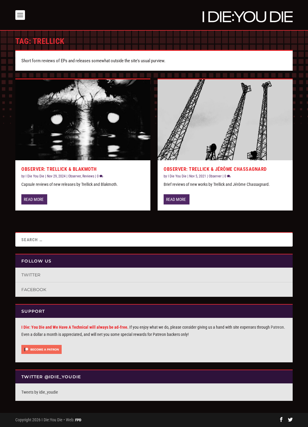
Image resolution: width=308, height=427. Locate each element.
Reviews (88, 176)
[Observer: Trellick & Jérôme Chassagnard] (225, 119)
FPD (78, 420)
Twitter (30, 275)
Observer (74, 176)
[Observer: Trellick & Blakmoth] (82, 119)
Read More (34, 199)
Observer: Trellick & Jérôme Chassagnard (215, 169)
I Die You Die (35, 176)
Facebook (33, 289)
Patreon (277, 327)
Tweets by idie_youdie (39, 392)
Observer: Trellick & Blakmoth (59, 169)
